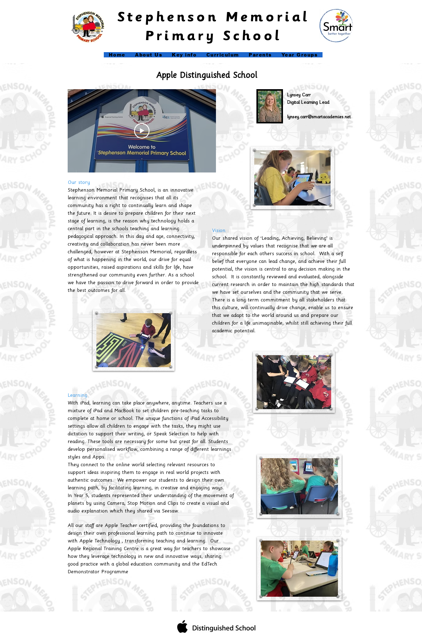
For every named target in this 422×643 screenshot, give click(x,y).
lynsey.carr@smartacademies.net (319, 117)
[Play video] (142, 131)
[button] (184, 54)
